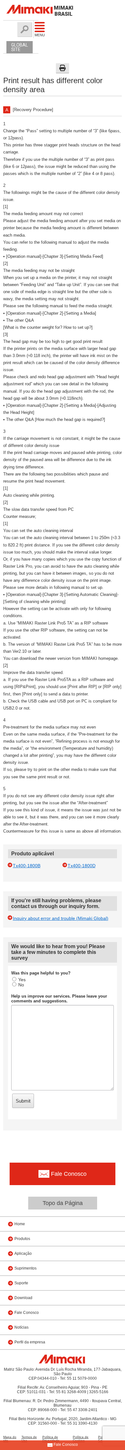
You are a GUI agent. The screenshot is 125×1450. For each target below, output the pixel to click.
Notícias (21, 1327)
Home (19, 1224)
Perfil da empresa (29, 1342)
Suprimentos (25, 1268)
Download (23, 1298)
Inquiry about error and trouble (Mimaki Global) (60, 918)
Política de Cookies (80, 1438)
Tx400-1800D (82, 865)
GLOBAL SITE (19, 47)
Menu (36, 35)
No (21, 984)
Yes (22, 979)
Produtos (22, 1238)
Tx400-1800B (26, 865)
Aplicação (23, 1253)
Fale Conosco (26, 1312)
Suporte (21, 1283)
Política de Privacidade (51, 1438)
